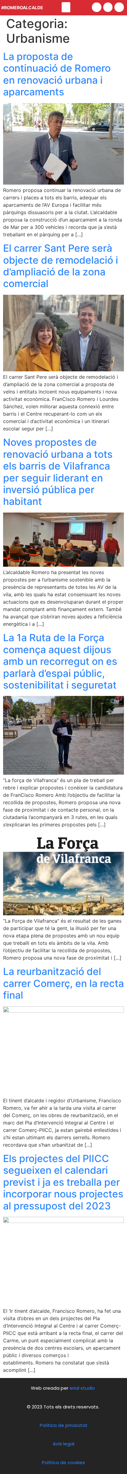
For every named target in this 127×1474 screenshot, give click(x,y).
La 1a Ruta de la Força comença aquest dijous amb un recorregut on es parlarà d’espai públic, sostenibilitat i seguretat (60, 661)
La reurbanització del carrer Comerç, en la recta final (63, 983)
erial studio (83, 1388)
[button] (66, 7)
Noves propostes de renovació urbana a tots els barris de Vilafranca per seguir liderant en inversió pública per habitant (58, 471)
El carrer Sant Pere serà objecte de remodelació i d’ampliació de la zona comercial (60, 266)
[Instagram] (119, 7)
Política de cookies (63, 1462)
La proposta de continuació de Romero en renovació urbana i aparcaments (57, 74)
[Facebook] (96, 7)
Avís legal (63, 1443)
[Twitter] (108, 7)
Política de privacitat (64, 1425)
